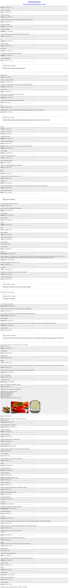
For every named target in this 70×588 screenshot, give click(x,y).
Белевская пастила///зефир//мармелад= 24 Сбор (34, 4)
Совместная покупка (34, 2)
